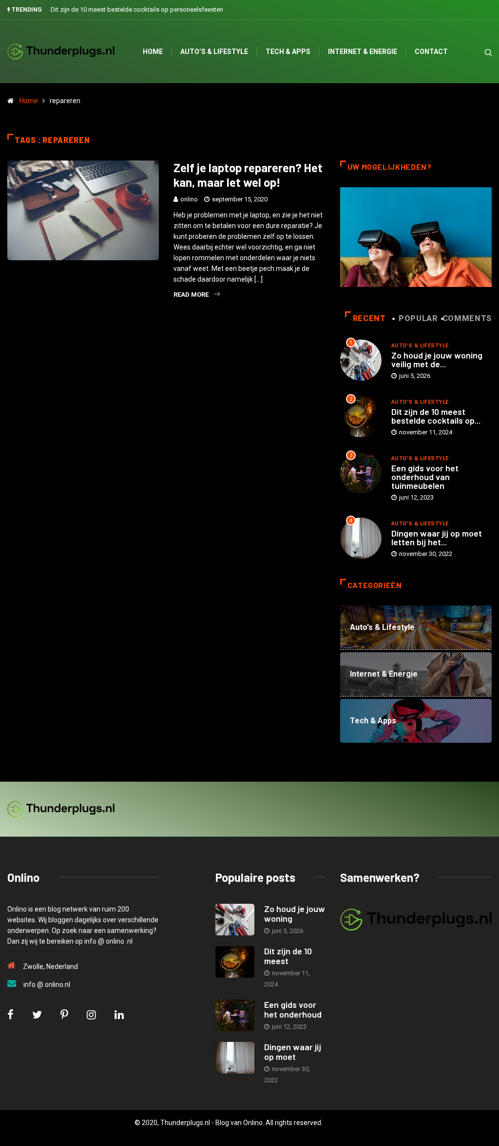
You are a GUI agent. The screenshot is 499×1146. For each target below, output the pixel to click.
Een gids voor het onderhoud (293, 1009)
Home (153, 51)
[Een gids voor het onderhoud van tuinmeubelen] (234, 1015)
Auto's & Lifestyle (420, 345)
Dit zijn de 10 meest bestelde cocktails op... (435, 416)
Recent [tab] (369, 318)
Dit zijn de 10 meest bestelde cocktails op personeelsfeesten (137, 9)
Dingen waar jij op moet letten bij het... (436, 537)
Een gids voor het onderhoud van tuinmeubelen (425, 477)
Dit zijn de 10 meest (288, 956)
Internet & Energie (362, 51)
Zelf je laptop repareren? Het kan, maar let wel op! (248, 175)
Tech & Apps (288, 51)
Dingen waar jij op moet (292, 1051)
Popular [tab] (418, 318)
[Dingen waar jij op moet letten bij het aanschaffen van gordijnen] (234, 1058)
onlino (189, 199)
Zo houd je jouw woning (294, 913)
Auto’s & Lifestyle (214, 51)
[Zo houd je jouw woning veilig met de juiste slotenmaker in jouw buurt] (234, 919)
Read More (191, 294)
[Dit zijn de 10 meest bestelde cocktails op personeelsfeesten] (234, 962)
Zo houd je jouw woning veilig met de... (436, 359)
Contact (431, 51)
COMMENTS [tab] (467, 318)
